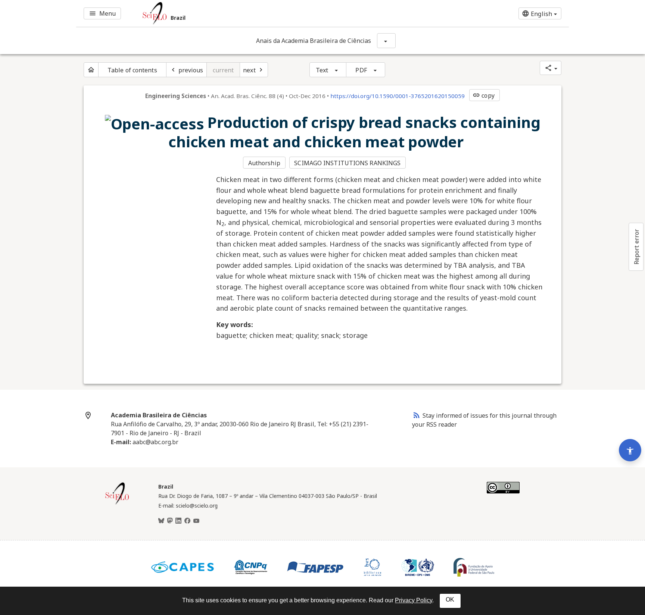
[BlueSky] (161, 521)
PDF (361, 70)
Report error (636, 246)
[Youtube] (196, 521)
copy (483, 95)
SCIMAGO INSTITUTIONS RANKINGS (347, 163)
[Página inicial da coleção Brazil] (117, 503)
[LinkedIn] (178, 521)
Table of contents (132, 70)
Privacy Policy (413, 600)
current (223, 70)
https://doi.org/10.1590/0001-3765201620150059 (397, 96)
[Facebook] (187, 521)
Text (322, 70)
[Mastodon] (169, 521)
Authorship (264, 163)
